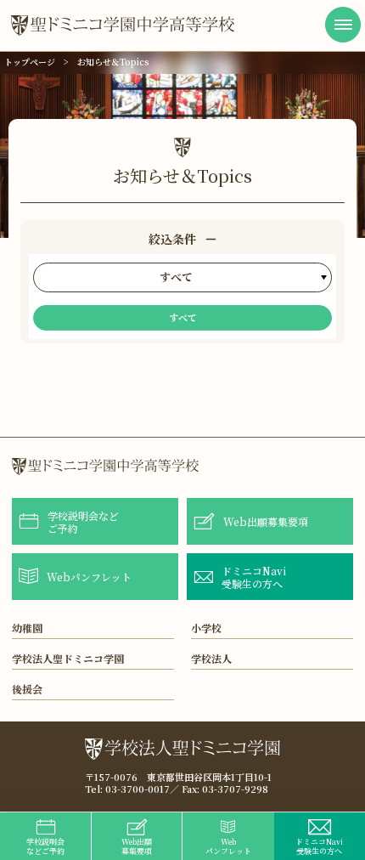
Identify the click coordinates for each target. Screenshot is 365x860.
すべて (183, 317)
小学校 (206, 627)
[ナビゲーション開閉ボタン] (343, 24)
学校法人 (211, 658)
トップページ (29, 61)
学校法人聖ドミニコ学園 (68, 658)
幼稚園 (27, 627)
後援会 (27, 689)
